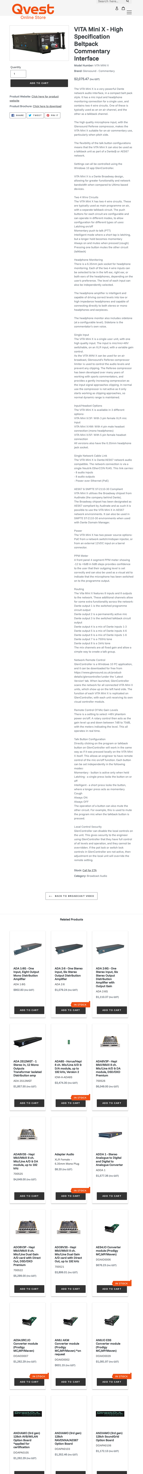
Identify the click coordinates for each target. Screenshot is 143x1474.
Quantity (15, 67)
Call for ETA (89, 870)
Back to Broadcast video (74, 896)
